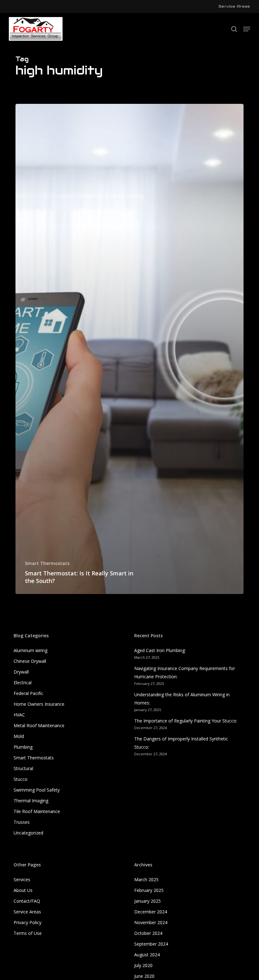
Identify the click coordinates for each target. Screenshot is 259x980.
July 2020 (143, 965)
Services (22, 879)
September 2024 (151, 944)
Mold (19, 736)
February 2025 (149, 890)
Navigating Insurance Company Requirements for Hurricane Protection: (184, 672)
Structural (23, 768)
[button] (246, 29)
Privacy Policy (27, 922)
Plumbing (23, 747)
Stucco (20, 779)
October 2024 (148, 933)
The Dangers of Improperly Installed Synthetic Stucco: (181, 743)
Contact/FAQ (27, 901)
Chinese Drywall (30, 661)
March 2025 (146, 879)
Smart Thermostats (47, 563)
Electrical (23, 683)
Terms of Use (28, 933)
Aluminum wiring (30, 650)
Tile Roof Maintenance (37, 811)
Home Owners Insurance (39, 704)
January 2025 (147, 901)
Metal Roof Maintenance (39, 725)
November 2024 (150, 922)
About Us (23, 890)
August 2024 (147, 955)
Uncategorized (28, 833)
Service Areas (27, 912)
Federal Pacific (28, 693)
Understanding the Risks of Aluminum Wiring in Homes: (182, 699)
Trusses (22, 822)
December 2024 (150, 912)
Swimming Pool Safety (37, 790)
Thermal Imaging (31, 801)
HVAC (19, 715)
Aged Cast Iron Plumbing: (160, 650)
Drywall (21, 672)
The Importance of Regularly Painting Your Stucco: (185, 721)
